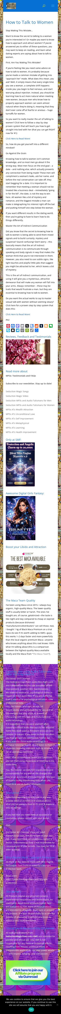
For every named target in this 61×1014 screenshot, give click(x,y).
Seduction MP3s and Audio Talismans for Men (29, 400)
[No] (57, 1004)
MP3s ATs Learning (15, 427)
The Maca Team (41, 653)
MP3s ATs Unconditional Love (20, 414)
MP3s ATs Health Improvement (21, 432)
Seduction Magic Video (17, 396)
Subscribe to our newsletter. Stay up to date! (29, 383)
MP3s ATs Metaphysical (17, 423)
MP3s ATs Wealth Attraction (19, 409)
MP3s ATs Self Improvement (19, 418)
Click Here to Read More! (18, 138)
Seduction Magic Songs (17, 391)
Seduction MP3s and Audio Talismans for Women (30, 405)
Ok (31, 1009)
